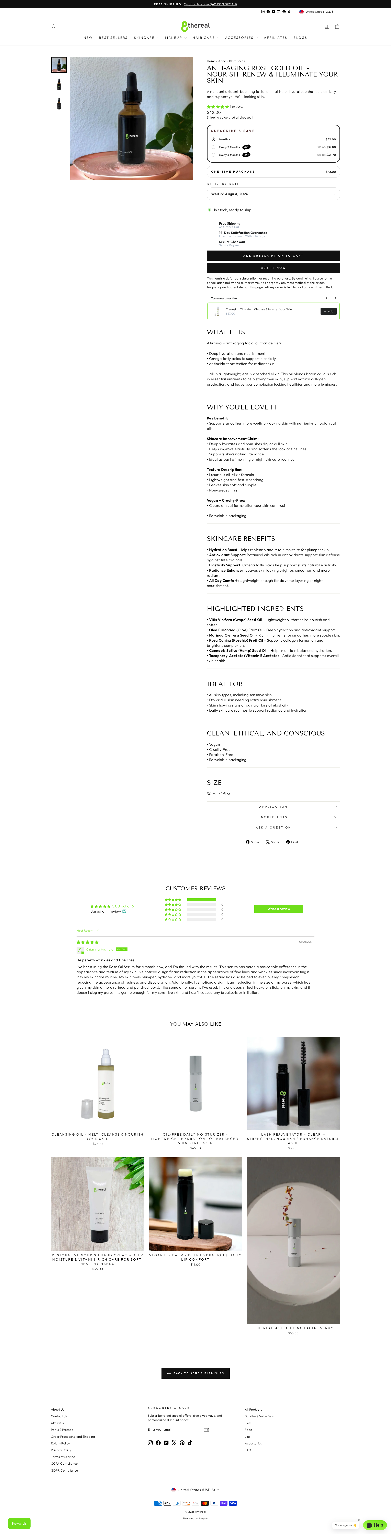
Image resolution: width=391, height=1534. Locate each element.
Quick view (97, 1125)
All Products (253, 1409)
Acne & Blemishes (230, 61)
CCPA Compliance (64, 1463)
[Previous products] (326, 298)
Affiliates (57, 1423)
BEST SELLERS (113, 37)
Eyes (248, 1423)
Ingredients (273, 817)
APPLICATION (273, 807)
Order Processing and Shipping (73, 1437)
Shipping (213, 117)
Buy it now (273, 268)
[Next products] (335, 298)
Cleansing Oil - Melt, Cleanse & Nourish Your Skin (259, 309)
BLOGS (300, 37)
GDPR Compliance (64, 1470)
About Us (57, 1409)
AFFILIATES (275, 37)
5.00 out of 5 (123, 906)
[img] (88, 942)
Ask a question (273, 827)
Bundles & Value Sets (259, 1416)
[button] (218, 106)
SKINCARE (145, 37)
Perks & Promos (62, 1430)
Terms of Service (63, 1457)
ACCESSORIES (240, 37)
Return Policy (60, 1443)
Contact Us (59, 1416)
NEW (88, 37)
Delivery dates (224, 184)
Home (211, 61)
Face (248, 1430)
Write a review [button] (279, 909)
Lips (247, 1437)
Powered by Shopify (195, 1518)
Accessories (253, 1443)
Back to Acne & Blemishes (198, 1373)
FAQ (248, 1450)
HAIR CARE (204, 37)
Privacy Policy (61, 1450)
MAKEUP (174, 37)
